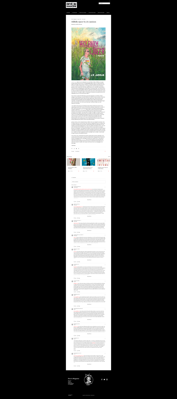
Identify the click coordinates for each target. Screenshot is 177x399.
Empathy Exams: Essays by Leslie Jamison (103, 168)
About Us (69, 380)
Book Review (73, 145)
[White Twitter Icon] (104, 379)
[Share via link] (78, 148)
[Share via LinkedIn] (76, 148)
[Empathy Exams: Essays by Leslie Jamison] (103, 162)
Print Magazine (70, 384)
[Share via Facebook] (71, 148)
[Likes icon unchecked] (74, 201)
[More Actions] (105, 187)
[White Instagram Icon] (107, 379)
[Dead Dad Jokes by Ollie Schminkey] (73, 162)
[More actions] (105, 19)
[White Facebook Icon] (102, 379)
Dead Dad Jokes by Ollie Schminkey (72, 168)
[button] (109, 1)
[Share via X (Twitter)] (74, 148)
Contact (69, 381)
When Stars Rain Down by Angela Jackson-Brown (88, 168)
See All (109, 156)
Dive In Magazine (73, 378)
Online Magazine (71, 383)
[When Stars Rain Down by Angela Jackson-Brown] (88, 162)
